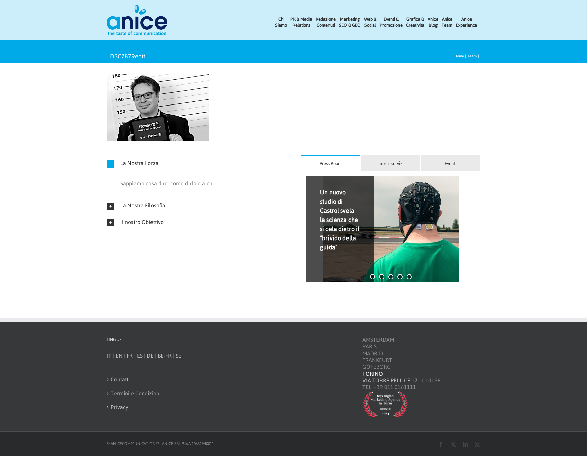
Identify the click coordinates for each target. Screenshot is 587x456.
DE (150, 356)
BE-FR (165, 356)
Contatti (120, 379)
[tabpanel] (390, 229)
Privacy (119, 407)
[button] (196, 163)
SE (178, 356)
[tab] (330, 163)
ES (140, 356)
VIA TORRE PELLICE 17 (390, 380)
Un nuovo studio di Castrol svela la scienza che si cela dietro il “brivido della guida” (339, 220)
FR (130, 356)
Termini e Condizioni (136, 393)
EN (119, 356)
